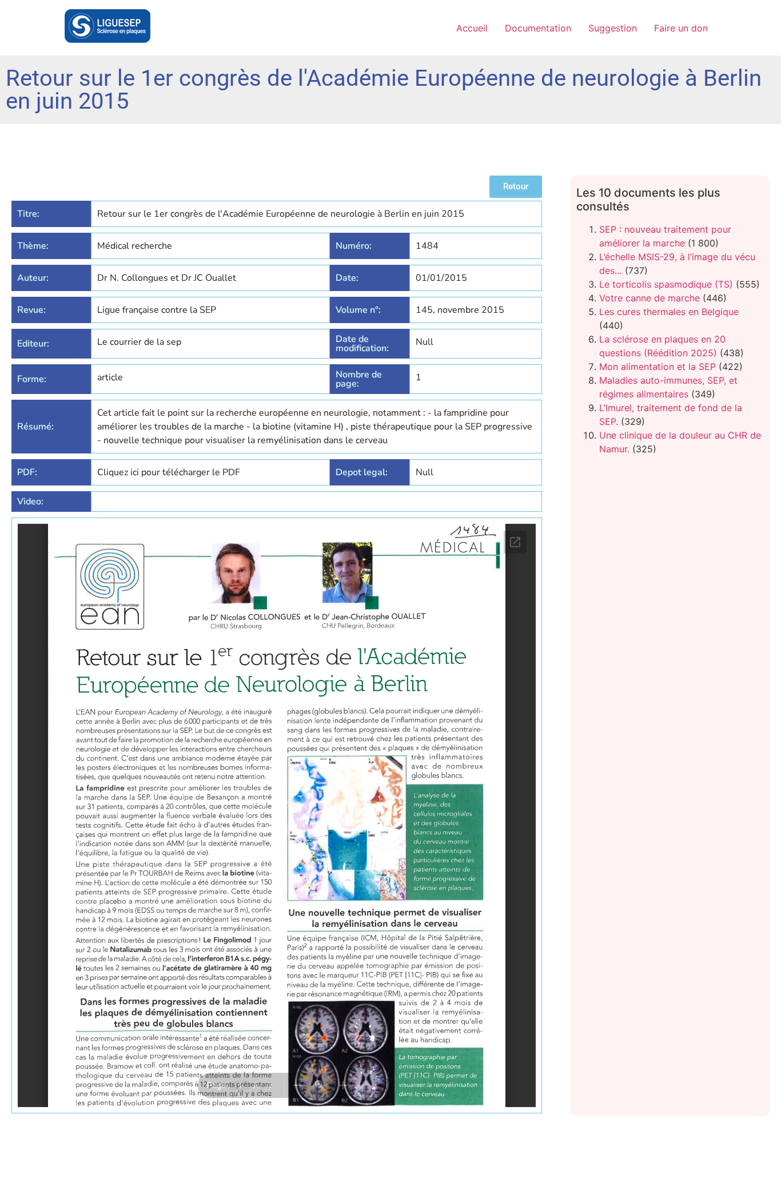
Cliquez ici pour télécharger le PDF (168, 472)
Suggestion (612, 28)
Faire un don (681, 28)
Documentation (538, 28)
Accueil (472, 28)
